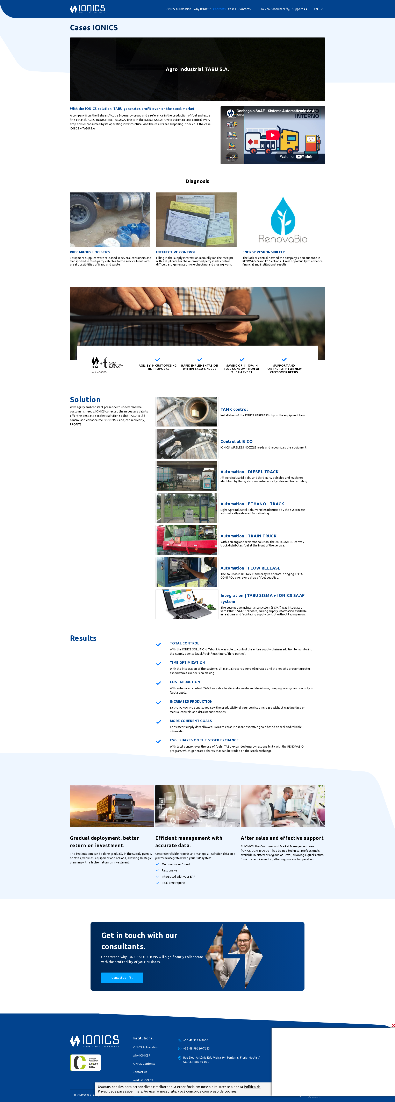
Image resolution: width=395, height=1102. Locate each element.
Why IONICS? (202, 9)
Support (297, 9)
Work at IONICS (143, 1080)
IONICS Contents (144, 1063)
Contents (219, 9)
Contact (243, 9)
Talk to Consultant (272, 9)
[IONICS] (87, 8)
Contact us (119, 977)
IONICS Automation (178, 9)
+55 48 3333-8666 (195, 1040)
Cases (232, 9)
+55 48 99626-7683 (196, 1048)
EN (316, 9)
